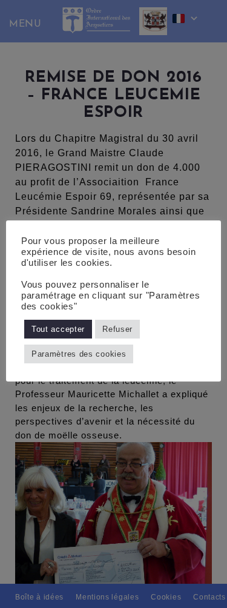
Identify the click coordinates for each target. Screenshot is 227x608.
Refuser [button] (117, 329)
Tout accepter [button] (58, 329)
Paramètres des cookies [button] (78, 354)
